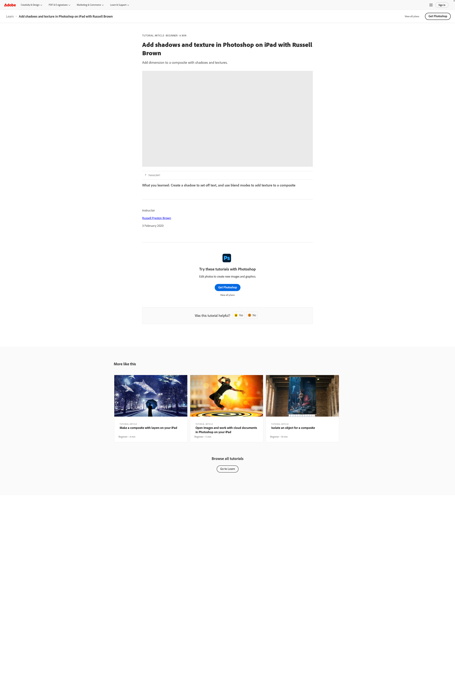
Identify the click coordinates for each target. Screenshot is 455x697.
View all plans (412, 16)
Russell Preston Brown (156, 218)
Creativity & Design (30, 4)
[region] (151, 408)
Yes (241, 315)
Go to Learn (227, 469)
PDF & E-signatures (58, 4)
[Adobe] (10, 5)
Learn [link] (10, 16)
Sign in (441, 5)
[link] (9, 16)
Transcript (154, 175)
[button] (431, 5)
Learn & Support (118, 4)
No (254, 315)
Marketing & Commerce (89, 4)
